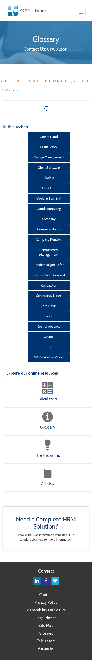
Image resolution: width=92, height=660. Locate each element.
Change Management (48, 157)
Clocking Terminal (48, 198)
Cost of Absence (49, 326)
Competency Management (48, 252)
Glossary (46, 633)
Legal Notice (46, 617)
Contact (46, 594)
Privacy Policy (46, 602)
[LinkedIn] (37, 580)
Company (49, 219)
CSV (49, 347)
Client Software (49, 168)
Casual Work (48, 147)
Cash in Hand (49, 137)
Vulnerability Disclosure (46, 610)
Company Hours (48, 229)
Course (49, 337)
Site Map (46, 625)
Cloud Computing (49, 209)
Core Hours (49, 306)
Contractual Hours (49, 296)
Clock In (48, 178)
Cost (48, 316)
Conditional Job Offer (49, 265)
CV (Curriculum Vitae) (49, 357)
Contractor (48, 285)
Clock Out (49, 188)
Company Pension (49, 239)
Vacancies (46, 648)
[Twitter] (55, 580)
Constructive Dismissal (49, 275)
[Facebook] (46, 580)
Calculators (46, 640)
